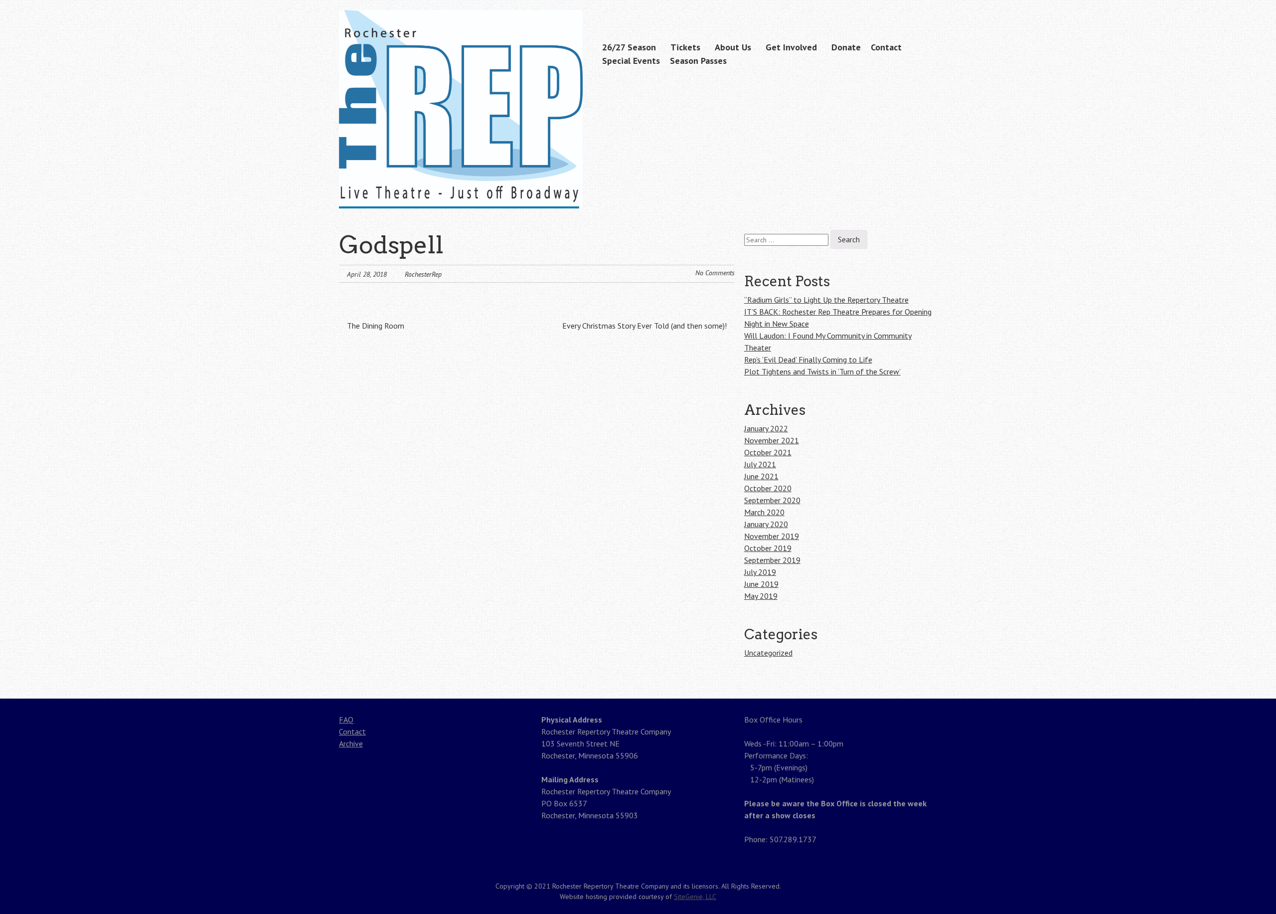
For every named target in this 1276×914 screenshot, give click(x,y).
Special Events (631, 60)
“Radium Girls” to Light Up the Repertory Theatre (826, 300)
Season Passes (698, 60)
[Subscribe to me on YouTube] (930, 11)
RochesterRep (423, 274)
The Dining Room (374, 326)
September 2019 (772, 560)
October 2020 (768, 488)
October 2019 (768, 548)
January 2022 (766, 428)
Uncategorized (768, 653)
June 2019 (761, 584)
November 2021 (771, 440)
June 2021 (761, 476)
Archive (351, 743)
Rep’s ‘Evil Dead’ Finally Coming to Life (808, 360)
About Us (733, 47)
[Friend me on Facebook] (915, 11)
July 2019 (760, 572)
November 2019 (771, 536)
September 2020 (772, 500)
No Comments (715, 272)
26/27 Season (629, 47)
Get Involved (791, 47)
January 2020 (766, 524)
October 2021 (768, 452)
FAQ (346, 720)
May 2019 (761, 596)
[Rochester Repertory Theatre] (461, 189)
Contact (886, 47)
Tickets (685, 47)
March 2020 (764, 512)
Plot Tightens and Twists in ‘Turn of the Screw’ (822, 371)
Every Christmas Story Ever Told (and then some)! (645, 326)
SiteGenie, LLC (695, 896)
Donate (846, 47)
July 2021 (760, 464)
